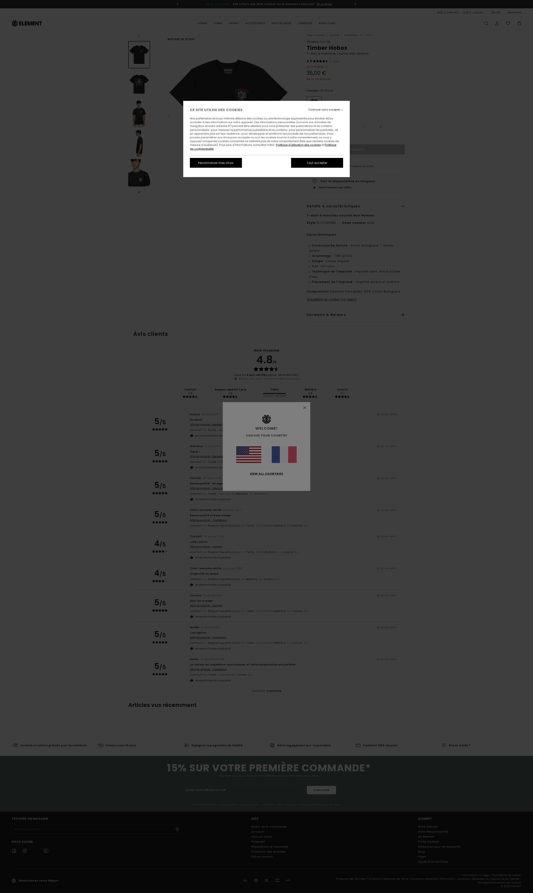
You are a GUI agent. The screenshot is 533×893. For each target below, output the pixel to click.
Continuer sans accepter (324, 109)
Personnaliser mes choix (216, 163)
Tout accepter (317, 163)
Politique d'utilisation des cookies (298, 145)
